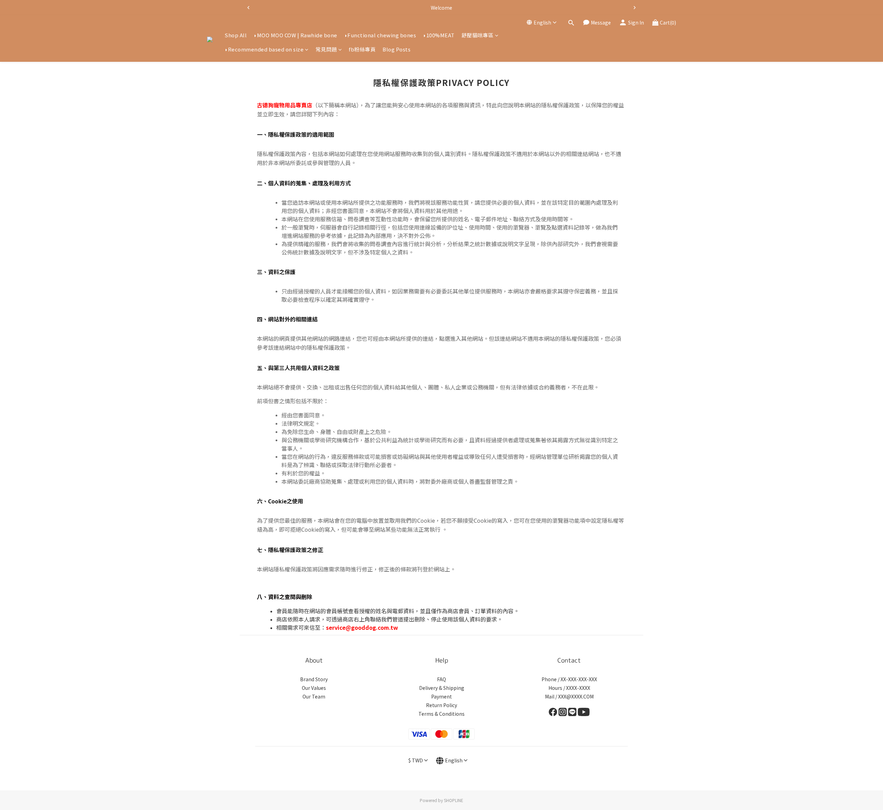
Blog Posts (396, 49)
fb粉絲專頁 (362, 49)
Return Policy (441, 705)
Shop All (236, 35)
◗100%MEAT (439, 35)
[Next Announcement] (635, 7)
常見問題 (326, 49)
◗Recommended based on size (264, 49)
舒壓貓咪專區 (478, 35)
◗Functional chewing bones (380, 35)
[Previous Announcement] (248, 7)
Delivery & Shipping (441, 687)
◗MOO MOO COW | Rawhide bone (295, 35)
